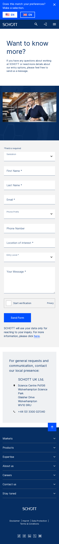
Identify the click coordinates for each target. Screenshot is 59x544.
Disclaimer (15, 521)
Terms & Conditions (29, 524)
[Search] (36, 24)
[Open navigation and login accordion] (45, 24)
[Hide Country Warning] (54, 5)
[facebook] (19, 536)
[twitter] (34, 536)
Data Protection (39, 521)
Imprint (25, 521)
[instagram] (24, 536)
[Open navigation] (54, 24)
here (37, 336)
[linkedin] (29, 536)
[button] (29, 438)
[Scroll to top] (52, 427)
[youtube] (40, 536)
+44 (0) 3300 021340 (31, 411)
